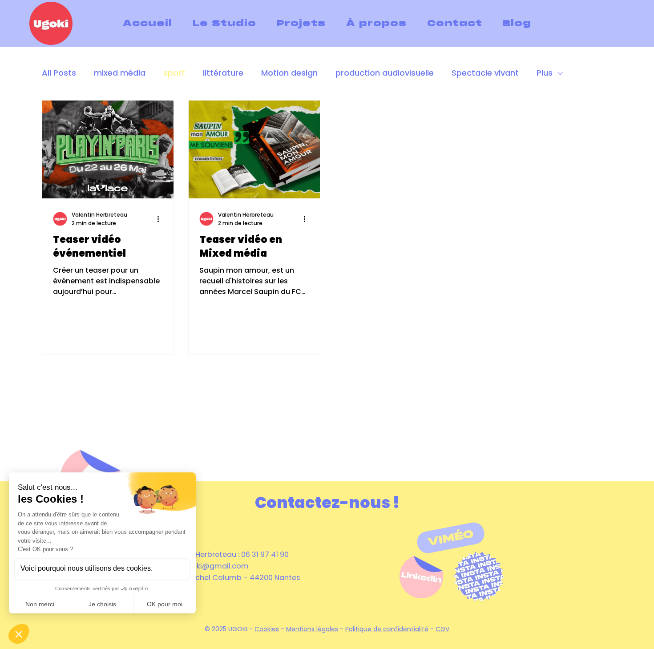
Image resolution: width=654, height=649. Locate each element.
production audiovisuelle (384, 72)
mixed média (119, 72)
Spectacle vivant (485, 72)
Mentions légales (312, 629)
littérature (223, 72)
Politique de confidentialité (386, 629)
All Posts (59, 72)
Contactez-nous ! (327, 502)
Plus (545, 72)
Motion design (289, 72)
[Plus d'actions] (161, 219)
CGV (442, 629)
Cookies (266, 629)
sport (174, 72)
